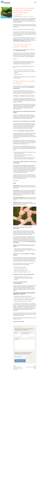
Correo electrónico (25, 333)
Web (29, 332)
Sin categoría (31, 16)
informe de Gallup (17, 123)
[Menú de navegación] (35, 2)
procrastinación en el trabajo (27, 165)
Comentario (17, 338)
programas (16, 249)
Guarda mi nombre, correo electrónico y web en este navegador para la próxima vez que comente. (23, 353)
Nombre (16, 332)
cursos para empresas (25, 248)
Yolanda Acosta (25, 16)
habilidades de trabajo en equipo (24, 289)
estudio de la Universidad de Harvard (22, 263)
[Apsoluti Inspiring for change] (6, 2)
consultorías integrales (26, 125)
